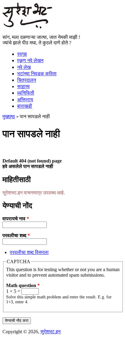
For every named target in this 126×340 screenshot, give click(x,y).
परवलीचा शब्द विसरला (29, 252)
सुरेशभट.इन (50, 331)
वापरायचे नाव (15, 218)
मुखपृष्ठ (8, 116)
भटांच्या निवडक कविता (37, 73)
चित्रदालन (26, 80)
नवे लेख (24, 67)
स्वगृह (22, 54)
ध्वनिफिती (25, 92)
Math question (23, 285)
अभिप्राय (25, 99)
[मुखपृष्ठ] (27, 26)
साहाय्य (23, 86)
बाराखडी (24, 106)
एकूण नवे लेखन (30, 60)
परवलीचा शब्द (16, 235)
